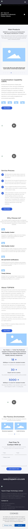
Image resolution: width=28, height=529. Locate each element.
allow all (20, 525)
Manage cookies (8, 525)
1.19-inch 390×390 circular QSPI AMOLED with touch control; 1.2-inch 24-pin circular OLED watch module (14, 68)
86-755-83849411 (7, 505)
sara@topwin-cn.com (14, 479)
